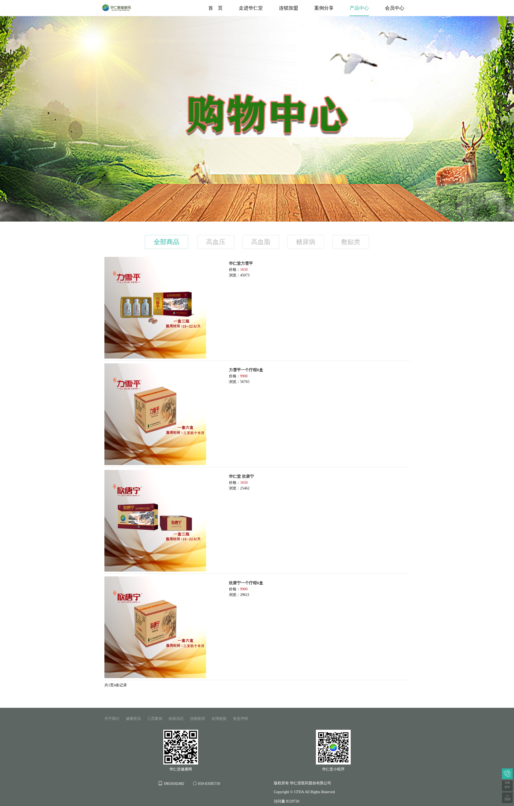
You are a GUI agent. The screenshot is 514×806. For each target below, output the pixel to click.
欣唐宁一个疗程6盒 (246, 583)
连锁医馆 (197, 719)
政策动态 (176, 719)
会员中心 (394, 8)
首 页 (215, 8)
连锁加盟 (288, 8)
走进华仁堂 (251, 8)
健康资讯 (133, 719)
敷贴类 (350, 241)
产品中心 (359, 8)
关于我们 (111, 719)
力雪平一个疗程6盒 (246, 370)
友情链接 (218, 719)
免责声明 (240, 719)
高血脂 (260, 241)
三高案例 (154, 719)
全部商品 (166, 241)
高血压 (215, 241)
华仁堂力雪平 (241, 263)
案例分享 (324, 8)
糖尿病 (305, 241)
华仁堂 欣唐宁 (241, 476)
